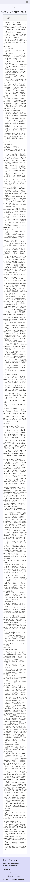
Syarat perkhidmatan (12, 874)
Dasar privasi (10, 872)
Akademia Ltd (15, 879)
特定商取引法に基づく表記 (14, 876)
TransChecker (10, 860)
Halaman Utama (8, 7)
